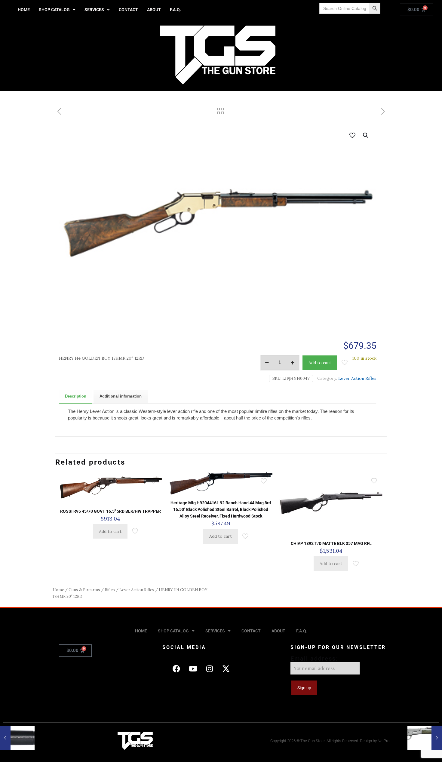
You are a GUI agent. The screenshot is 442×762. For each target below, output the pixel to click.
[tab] (75, 396)
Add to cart (319, 362)
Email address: (314, 658)
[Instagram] (209, 668)
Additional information (121, 396)
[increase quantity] (292, 362)
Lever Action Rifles (357, 378)
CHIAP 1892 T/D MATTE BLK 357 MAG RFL (331, 543)
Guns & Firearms (84, 589)
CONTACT (128, 9)
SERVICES (94, 9)
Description (75, 396)
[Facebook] (176, 668)
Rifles (110, 589)
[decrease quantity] (267, 362)
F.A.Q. (175, 9)
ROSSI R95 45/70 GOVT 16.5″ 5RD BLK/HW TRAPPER (110, 511)
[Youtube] (193, 668)
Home (58, 589)
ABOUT (154, 9)
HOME (24, 9)
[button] (57, 9)
